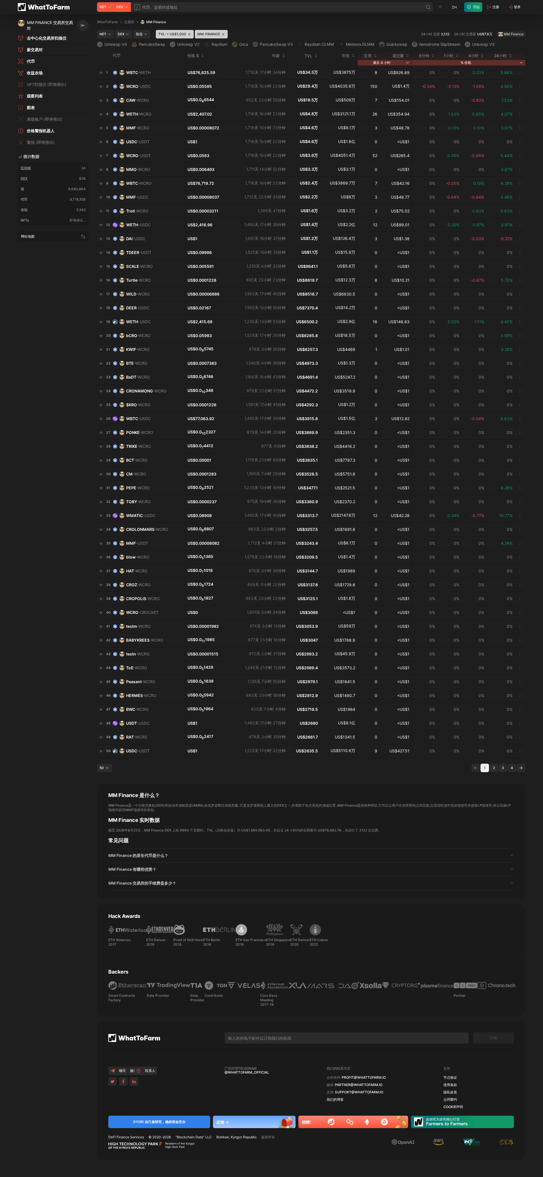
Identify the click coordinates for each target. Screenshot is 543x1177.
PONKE (139, 432)
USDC (138, 141)
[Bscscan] (331, 1122)
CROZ (138, 584)
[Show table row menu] (519, 72)
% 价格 (466, 62)
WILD (138, 294)
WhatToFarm (107, 22)
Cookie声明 (453, 1107)
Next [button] (521, 768)
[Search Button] (428, 7)
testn (138, 654)
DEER (137, 307)
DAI (135, 238)
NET (103, 7)
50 (102, 768)
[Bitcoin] (384, 1122)
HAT (137, 570)
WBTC (138, 72)
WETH (139, 114)
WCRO (138, 86)
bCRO (138, 335)
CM (136, 474)
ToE (136, 667)
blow (137, 557)
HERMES (141, 695)
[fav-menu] (101, 72)
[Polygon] (350, 1122)
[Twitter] (112, 1081)
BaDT (138, 377)
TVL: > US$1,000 (172, 34)
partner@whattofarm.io (358, 1085)
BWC (137, 709)
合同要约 (450, 1100)
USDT (138, 723)
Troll (137, 211)
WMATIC (141, 515)
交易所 (129, 22)
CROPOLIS (143, 598)
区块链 (26, 168)
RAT (136, 737)
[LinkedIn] (134, 1081)
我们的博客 (335, 1100)
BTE (136, 363)
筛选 (139, 34)
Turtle (138, 280)
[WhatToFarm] (45, 7)
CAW (137, 100)
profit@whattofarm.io (364, 1078)
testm (138, 626)
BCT (137, 460)
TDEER (139, 252)
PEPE (138, 487)
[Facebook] (123, 1081)
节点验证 (450, 1078)
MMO (138, 169)
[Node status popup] (440, 7)
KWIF (138, 349)
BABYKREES (144, 640)
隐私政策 (450, 1092)
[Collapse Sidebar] (83, 25)
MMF (137, 127)
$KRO (138, 404)
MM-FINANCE (208, 34)
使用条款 (450, 1085)
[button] (311, 855)
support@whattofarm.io (359, 1092)
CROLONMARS (147, 529)
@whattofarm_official (247, 1072)
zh (454, 7)
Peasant (140, 681)
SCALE (139, 266)
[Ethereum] (367, 1122)
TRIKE (138, 446)
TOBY (138, 501)
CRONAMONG (146, 390)
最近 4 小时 (382, 62)
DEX (120, 7)
